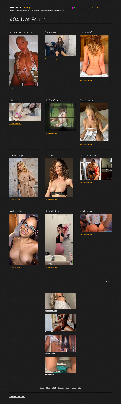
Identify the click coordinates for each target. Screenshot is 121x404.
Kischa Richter (16, 211)
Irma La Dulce (86, 211)
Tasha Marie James (88, 155)
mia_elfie (13, 100)
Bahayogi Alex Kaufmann (20, 32)
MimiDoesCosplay (53, 100)
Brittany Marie (51, 32)
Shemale (19, 7)
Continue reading (15, 89)
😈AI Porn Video (78, 8)
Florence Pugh (16, 155)
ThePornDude (106, 8)
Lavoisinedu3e (86, 32)
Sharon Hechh (86, 100)
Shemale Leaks (17, 396)
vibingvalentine (52, 211)
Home (67, 8)
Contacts (95, 8)
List (88, 8)
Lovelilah (49, 155)
